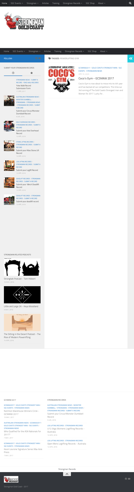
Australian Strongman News (27, 97)
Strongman (32, 3)
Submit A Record (30, 181)
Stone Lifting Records (25, 142)
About (100, 3)
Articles (45, 3)
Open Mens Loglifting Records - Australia (66, 443)
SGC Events (16, 3)
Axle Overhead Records (25, 122)
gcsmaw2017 (84, 68)
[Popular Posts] (31, 73)
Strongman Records (71, 3)
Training (55, 3)
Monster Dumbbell (23, 100)
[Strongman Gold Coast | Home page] (24, 21)
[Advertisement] (82, 37)
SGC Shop (90, 3)
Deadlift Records (23, 179)
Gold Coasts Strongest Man (104, 68)
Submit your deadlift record (27, 201)
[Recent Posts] (13, 73)
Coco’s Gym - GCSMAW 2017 (96, 78)
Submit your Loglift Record (27, 170)
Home (4, 3)
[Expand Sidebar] (130, 58)
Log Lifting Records (24, 162)
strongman (20, 102)
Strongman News (94, 71)
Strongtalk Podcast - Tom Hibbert (19, 278)
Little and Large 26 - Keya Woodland (21, 306)
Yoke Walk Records (31, 83)
